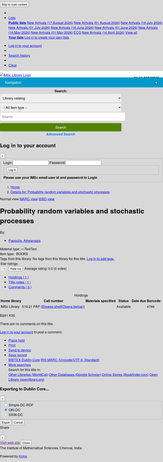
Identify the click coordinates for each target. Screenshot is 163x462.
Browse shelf (63, 306)
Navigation (81, 82)
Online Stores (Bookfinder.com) (125, 374)
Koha (23, 456)
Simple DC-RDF (21, 404)
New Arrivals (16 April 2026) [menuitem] (103, 32)
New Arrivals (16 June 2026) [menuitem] (72, 27)
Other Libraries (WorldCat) (28, 374)
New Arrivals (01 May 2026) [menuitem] (52, 32)
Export (6, 422)
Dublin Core (31, 359)
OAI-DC (14, 409)
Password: (57, 162)
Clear (12, 65)
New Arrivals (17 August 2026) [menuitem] (50, 22)
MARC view (29, 198)
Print (11, 345)
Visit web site (10, 442)
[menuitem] (17, 22)
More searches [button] (19, 364)
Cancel (18, 422)
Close (26, 443)
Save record (17, 355)
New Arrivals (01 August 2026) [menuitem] (97, 22)
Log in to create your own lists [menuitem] (46, 37)
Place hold (16, 340)
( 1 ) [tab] (18, 277)
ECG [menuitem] (77, 32)
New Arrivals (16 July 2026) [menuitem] (141, 22)
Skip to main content (14, 4)
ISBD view (47, 198)
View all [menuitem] (131, 32)
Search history (19, 55)
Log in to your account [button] (16, 332)
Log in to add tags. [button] (100, 258)
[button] (11, 17)
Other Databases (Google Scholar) (75, 374)
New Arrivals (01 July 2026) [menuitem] (29, 27)
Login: (8, 162)
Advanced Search (60, 134)
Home (15, 187)
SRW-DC (16, 414)
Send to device (19, 350)
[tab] (19, 282)
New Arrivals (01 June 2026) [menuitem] (116, 27)
